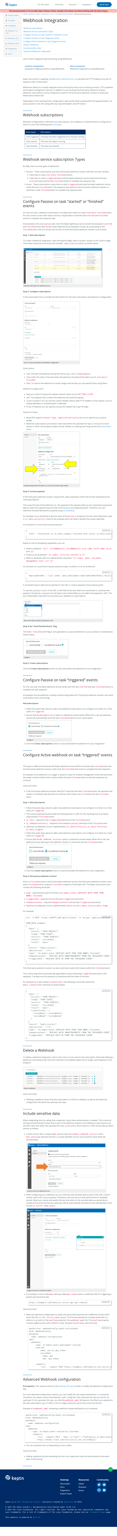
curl (98, 1394)
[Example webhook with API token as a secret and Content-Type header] (52, 458)
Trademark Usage (97, 1512)
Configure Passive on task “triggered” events (41, 38)
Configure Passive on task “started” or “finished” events (45, 35)
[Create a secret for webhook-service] (66, 1166)
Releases (82, 1487)
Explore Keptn (66, 1494)
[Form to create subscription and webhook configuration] (52, 331)
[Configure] (46, 647)
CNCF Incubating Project (28, 1502)
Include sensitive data (32, 48)
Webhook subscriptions (32, 28)
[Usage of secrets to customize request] (66, 1248)
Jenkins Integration (34, 66)
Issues (81, 1490)
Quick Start (104, 4)
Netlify (36, 1517)
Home (25, 14)
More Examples (77, 66)
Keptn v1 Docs (35, 14)
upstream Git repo (66, 1386)
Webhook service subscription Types (38, 32)
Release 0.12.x (48, 14)
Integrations (65, 1490)
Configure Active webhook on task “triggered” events (44, 41)
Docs (62, 1487)
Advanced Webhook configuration (37, 51)
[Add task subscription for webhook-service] (63, 266)
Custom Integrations (64, 14)
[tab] (13, 15)
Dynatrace (68, 1502)
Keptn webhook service (64, 79)
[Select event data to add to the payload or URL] (63, 609)
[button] (13, 15)
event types (57, 125)
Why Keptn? (65, 1484)
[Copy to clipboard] (109, 530)
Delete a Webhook (31, 45)
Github (81, 1484)
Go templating (68, 511)
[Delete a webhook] (63, 1077)
